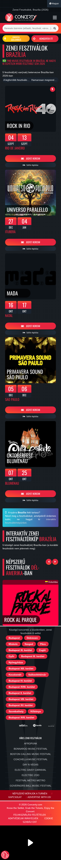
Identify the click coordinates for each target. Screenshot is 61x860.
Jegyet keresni (33, 158)
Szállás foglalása (32, 165)
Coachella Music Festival (31, 759)
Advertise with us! (39, 797)
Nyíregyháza (16, 662)
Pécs (43, 644)
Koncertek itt (46, 38)
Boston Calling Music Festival (30, 754)
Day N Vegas (30, 764)
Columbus (16, 38)
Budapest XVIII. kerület (22, 687)
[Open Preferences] (5, 855)
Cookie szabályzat (38, 820)
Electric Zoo (30, 775)
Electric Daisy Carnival (30, 770)
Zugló (42, 650)
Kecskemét (15, 674)
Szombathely (16, 711)
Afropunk (30, 743)
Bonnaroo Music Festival (30, 748)
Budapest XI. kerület (20, 650)
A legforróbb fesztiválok (16, 80)
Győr (11, 656)
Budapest (14, 638)
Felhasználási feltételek (29, 815)
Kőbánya (35, 711)
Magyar (55, 3)
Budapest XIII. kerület (21, 668)
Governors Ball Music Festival (30, 785)
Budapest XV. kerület (21, 705)
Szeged (29, 644)
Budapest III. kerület (32, 656)
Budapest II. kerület (20, 693)
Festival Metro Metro (30, 780)
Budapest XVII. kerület (21, 717)
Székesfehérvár (37, 674)
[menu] (54, 17)
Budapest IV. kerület (20, 680)
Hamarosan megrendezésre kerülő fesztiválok (44, 80)
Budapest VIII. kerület (21, 699)
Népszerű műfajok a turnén (29, 793)
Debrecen (32, 638)
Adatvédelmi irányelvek (23, 818)
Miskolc (13, 644)
